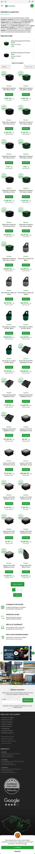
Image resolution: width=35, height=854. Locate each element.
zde (25, 843)
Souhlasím (18, 847)
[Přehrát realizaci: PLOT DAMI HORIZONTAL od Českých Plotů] (16, 653)
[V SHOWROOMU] (9, 77)
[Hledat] (29, 1)
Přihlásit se (28, 700)
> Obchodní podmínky (7, 738)
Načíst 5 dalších (17, 584)
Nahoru (18, 595)
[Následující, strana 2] (17, 589)
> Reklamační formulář (7, 736)
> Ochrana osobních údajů (8, 741)
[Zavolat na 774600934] (5, 1)
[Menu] (2, 5)
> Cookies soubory (6, 743)
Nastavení (17, 851)
